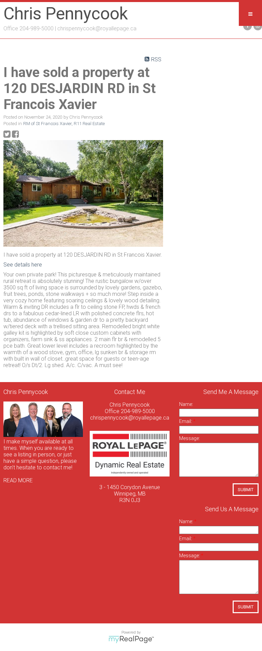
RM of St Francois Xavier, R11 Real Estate (64, 123)
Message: (189, 438)
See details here (22, 264)
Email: (186, 421)
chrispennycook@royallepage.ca (96, 28)
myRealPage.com (131, 639)
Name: (186, 404)
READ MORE (18, 480)
